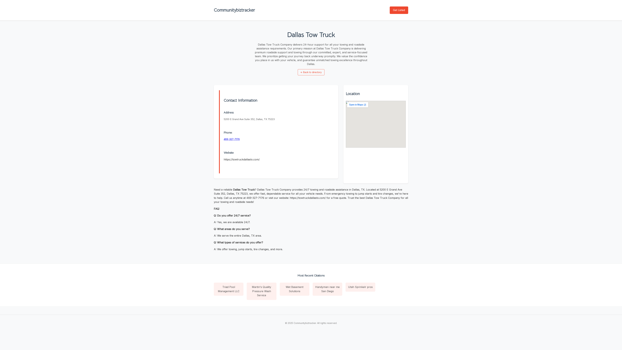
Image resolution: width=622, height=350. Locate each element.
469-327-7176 (232, 139)
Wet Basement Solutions (294, 289)
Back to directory (311, 72)
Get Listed (399, 10)
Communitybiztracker (234, 10)
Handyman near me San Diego (327, 289)
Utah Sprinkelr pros (360, 287)
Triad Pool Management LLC (228, 289)
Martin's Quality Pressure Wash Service (261, 291)
